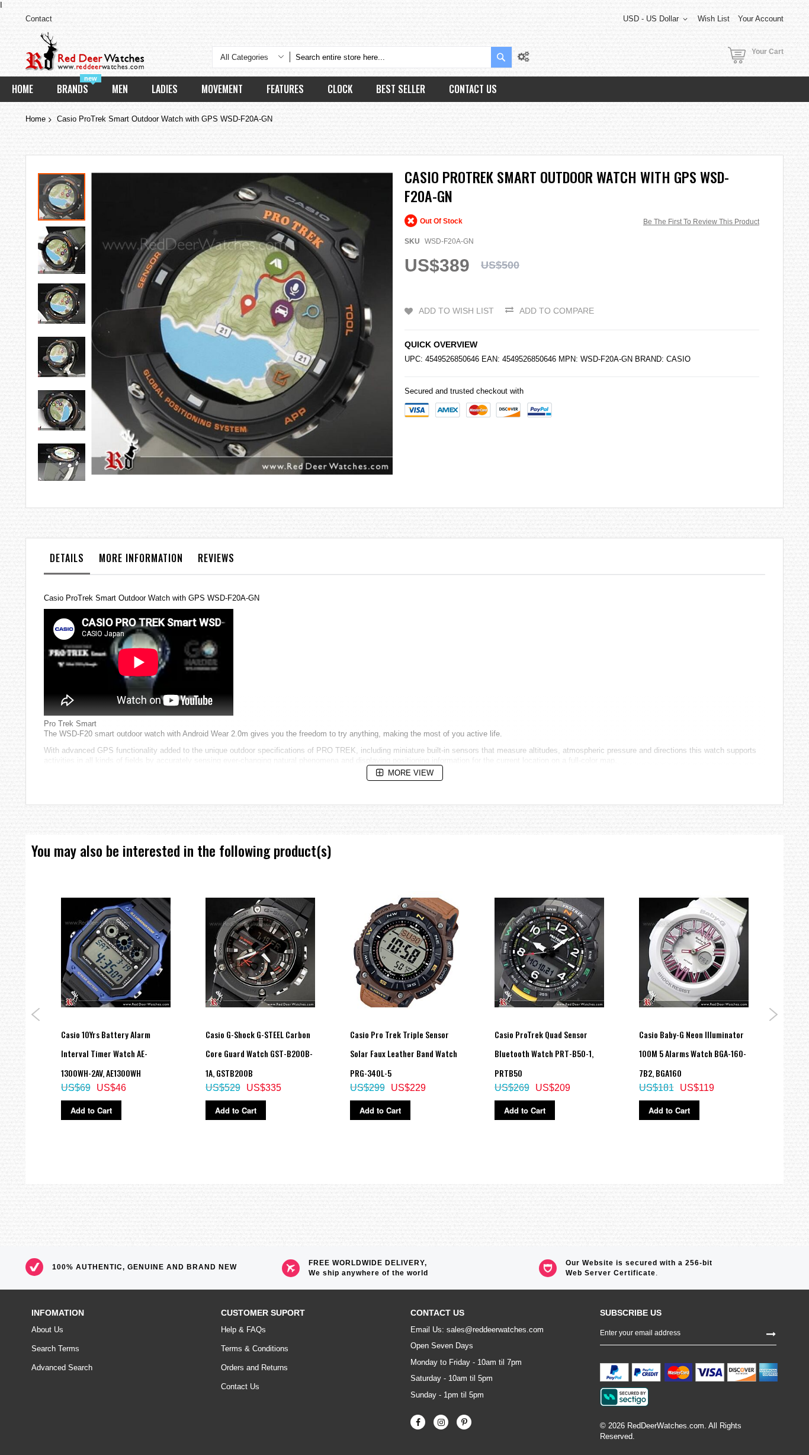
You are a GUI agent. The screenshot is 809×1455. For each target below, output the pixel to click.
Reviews (216, 558)
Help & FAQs (243, 1329)
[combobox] (390, 57)
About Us (47, 1329)
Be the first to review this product (701, 222)
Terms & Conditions (254, 1348)
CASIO (678, 359)
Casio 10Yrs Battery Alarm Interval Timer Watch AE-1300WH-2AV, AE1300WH (105, 1053)
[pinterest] (464, 1422)
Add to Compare (556, 310)
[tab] (67, 561)
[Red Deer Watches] (84, 51)
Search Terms (55, 1348)
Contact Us (240, 1386)
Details (67, 558)
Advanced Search (61, 1367)
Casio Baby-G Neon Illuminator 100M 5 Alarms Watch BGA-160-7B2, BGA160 (692, 1053)
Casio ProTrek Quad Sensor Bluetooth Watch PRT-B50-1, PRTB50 (544, 1053)
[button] (64, 247)
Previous (35, 1014)
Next (773, 1014)
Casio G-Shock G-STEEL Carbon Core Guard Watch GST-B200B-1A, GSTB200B (259, 1053)
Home (35, 118)
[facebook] (417, 1422)
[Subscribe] (771, 1333)
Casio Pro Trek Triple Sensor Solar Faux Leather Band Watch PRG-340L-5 (403, 1053)
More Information (141, 558)
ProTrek (79, 598)
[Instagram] (441, 1422)
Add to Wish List (456, 310)
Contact (38, 18)
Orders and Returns (254, 1367)
